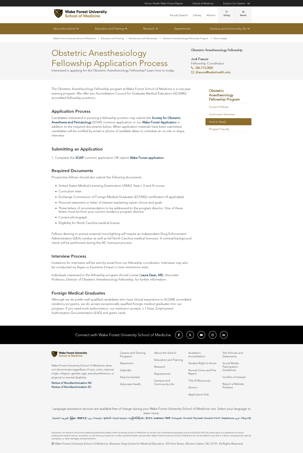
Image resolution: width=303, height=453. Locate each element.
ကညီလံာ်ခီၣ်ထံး (136, 418)
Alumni (211, 15)
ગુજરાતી (107, 418)
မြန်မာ (73, 418)
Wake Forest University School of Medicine (74, 38)
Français (98, 418)
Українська (227, 418)
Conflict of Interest (234, 377)
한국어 (149, 418)
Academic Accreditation (196, 354)
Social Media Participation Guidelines (231, 366)
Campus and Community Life (228, 28)
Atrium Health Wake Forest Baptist (163, 3)
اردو (237, 418)
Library (197, 15)
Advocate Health (130, 384)
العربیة (65, 418)
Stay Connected (130, 377)
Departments (182, 28)
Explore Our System (234, 3)
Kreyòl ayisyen (120, 418)
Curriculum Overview (222, 114)
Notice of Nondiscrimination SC (71, 387)
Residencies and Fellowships (143, 38)
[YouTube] (201, 335)
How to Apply (217, 121)
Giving (226, 15)
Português (177, 418)
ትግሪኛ (217, 418)
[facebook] (179, 335)
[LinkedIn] (224, 335)
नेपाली (167, 418)
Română (187, 418)
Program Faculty (219, 129)
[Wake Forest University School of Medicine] (81, 13)
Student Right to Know (202, 363)
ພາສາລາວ (159, 418)
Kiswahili (208, 418)
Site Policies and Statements (233, 354)
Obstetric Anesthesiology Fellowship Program (185, 38)
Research (148, 28)
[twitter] (190, 335)
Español (56, 418)
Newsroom (127, 363)
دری (90, 418)
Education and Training (109, 28)
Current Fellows (218, 107)
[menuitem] (229, 95)
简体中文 (82, 418)
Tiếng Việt (246, 418)
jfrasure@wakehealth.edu (213, 72)
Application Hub (198, 394)
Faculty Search (179, 15)
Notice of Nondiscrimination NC (72, 382)
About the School (64, 28)
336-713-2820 (204, 68)
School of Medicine (203, 3)
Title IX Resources (199, 380)
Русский (198, 418)
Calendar (125, 370)
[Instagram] (213, 335)
